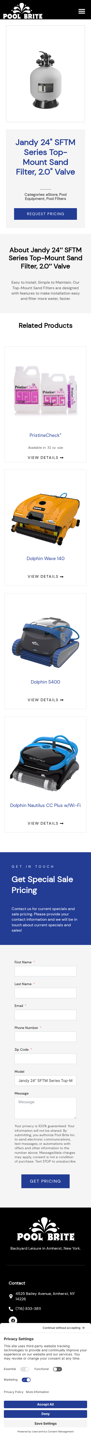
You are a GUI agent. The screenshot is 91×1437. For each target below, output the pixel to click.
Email (19, 1006)
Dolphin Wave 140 (46, 558)
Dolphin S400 (45, 682)
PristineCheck (45, 435)
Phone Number (26, 1028)
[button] (81, 11)
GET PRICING (45, 1181)
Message (22, 1093)
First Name (23, 962)
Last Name (23, 984)
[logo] (22, 11)
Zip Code (22, 1049)
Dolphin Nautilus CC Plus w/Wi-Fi (45, 805)
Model (19, 1071)
